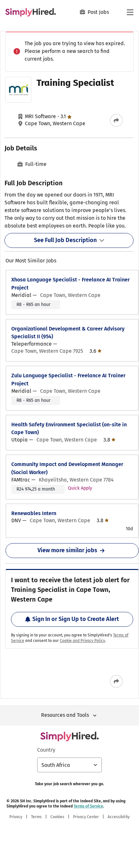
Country (46, 750)
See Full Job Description (65, 240)
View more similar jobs (67, 550)
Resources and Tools (65, 715)
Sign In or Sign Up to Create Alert (75, 619)
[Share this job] (116, 120)
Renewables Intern (33, 513)
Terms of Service (88, 806)
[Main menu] (130, 12)
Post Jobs (98, 12)
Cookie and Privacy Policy (82, 640)
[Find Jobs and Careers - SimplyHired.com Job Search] (30, 12)
